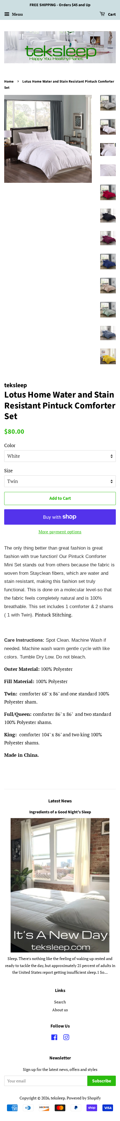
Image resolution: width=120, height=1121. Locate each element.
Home (9, 81)
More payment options (60, 531)
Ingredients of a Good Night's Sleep (60, 812)
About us (60, 1009)
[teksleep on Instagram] (66, 1038)
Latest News (60, 801)
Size (8, 470)
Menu (17, 14)
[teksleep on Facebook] (54, 1038)
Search (60, 1002)
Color (10, 445)
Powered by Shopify (84, 1098)
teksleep (58, 1098)
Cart (111, 14)
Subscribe (101, 1081)
